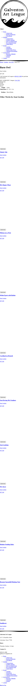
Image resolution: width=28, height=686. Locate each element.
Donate (8, 56)
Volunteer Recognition (11, 51)
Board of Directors (10, 34)
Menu (2, 29)
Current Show (9, 38)
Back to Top (3, 685)
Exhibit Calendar (10, 40)
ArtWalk (8, 47)
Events (4, 45)
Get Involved (6, 52)
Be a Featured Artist (11, 43)
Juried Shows (9, 44)
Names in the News (11, 49)
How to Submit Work (11, 41)
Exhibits (5, 37)
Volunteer (8, 55)
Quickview (3, 149)
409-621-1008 (18, 76)
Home (4, 31)
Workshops (9, 48)
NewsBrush (9, 36)
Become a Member (11, 54)
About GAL (9, 33)
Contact (5, 58)
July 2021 (11, 62)
